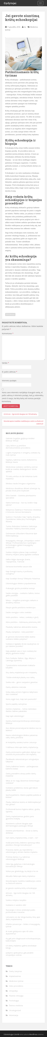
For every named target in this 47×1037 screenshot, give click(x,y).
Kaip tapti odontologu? (15, 716)
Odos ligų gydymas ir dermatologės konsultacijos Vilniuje (20, 865)
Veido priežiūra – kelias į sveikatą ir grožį (22, 617)
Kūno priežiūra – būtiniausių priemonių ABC (23, 622)
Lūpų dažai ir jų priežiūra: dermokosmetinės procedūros (18, 446)
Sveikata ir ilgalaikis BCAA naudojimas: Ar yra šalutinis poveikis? (22, 645)
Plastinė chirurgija (16, 996)
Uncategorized (15, 1010)
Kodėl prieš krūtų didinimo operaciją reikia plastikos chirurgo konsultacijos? (23, 843)
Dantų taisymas (15, 971)
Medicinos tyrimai (16, 981)
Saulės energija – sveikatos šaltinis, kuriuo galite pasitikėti (23, 594)
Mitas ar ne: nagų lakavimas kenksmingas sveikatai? (22, 782)
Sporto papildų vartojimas (16, 704)
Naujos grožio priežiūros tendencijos (21, 607)
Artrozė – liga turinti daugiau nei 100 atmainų (20, 894)
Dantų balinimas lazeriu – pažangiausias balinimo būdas (22, 767)
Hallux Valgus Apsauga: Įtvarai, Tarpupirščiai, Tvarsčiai (18, 560)
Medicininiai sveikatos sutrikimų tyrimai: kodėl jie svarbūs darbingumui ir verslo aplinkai (22, 469)
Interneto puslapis (9, 380)
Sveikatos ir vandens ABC (16, 905)
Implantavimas (15, 976)
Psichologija (14, 1000)
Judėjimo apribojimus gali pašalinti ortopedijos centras (19, 954)
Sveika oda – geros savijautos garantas (22, 682)
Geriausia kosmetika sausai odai (19, 566)
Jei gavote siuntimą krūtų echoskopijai (21, 888)
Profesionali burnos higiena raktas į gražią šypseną (23, 810)
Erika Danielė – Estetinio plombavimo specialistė (21, 496)
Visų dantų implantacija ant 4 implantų (21, 672)
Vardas (5, 363)
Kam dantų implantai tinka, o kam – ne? (22, 838)
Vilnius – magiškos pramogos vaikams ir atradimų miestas (22, 601)
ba (25, 27)
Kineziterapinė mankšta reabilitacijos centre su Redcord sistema (23, 882)
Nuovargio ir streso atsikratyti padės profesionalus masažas (20, 911)
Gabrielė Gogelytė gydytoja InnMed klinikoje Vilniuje (20, 439)
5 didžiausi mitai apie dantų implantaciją (22, 747)
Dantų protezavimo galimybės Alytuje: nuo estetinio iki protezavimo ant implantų (23, 753)
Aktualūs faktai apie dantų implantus (20, 876)
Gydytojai (10, 3)
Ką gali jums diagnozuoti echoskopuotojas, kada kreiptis (23, 939)
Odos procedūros (16, 986)
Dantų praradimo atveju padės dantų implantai (21, 774)
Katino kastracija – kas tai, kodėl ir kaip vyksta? (21, 503)
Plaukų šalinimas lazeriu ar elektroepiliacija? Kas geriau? (23, 803)
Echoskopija (10, 314)
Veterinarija (13, 1015)
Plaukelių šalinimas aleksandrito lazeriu (21, 627)
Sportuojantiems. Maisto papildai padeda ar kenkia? (23, 796)
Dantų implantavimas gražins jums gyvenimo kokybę (20, 817)
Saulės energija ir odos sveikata (18, 612)
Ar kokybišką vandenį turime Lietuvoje (21, 742)
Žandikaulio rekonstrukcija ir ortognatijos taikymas (22, 760)
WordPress (33, 1034)
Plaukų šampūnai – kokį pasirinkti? (19, 632)
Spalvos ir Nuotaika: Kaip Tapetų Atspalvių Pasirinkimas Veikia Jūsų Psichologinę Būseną (23, 519)
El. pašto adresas (9, 372)
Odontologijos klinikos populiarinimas (21, 583)
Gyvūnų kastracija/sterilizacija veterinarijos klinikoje (23, 722)
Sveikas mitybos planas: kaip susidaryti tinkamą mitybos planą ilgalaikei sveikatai (22, 553)
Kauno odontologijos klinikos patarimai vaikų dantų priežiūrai (21, 736)
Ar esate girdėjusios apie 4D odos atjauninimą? (19, 932)
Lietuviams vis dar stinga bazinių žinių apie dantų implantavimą (23, 918)
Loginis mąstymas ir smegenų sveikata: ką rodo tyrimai (23, 453)
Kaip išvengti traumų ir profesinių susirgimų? (19, 572)
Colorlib (16, 1034)
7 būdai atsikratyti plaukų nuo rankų (20, 677)
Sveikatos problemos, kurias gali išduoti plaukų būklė (22, 789)
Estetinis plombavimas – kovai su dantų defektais (22, 831)
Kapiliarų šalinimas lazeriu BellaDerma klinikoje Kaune (21, 461)
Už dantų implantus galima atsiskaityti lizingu (21, 946)
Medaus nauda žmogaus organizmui (20, 483)
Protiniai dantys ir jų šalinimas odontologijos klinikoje (18, 858)
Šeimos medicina (16, 1005)
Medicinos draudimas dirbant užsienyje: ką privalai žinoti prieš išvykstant (23, 489)
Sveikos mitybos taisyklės (16, 900)
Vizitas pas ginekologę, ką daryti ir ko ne (22, 871)
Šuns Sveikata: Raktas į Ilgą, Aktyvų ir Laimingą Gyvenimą (21, 659)
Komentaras (7, 333)
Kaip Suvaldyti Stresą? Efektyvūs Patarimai (23, 578)
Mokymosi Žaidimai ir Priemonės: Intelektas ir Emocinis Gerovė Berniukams (23, 511)
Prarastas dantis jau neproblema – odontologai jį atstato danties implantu (21, 851)
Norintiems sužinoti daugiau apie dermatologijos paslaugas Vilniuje (19, 824)
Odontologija (8, 1034)
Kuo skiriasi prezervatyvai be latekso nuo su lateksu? (23, 729)
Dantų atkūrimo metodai (16, 687)
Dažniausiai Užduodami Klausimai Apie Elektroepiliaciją (21, 534)
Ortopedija (13, 991)
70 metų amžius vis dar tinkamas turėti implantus (21, 477)
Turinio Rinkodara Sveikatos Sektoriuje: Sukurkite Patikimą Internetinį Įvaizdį (21, 527)
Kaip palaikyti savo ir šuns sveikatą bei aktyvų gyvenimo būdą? (21, 652)
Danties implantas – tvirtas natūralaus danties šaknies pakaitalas (21, 710)
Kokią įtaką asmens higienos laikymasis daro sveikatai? (22, 693)
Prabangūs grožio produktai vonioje (20, 588)
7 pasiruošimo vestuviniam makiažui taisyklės (20, 666)
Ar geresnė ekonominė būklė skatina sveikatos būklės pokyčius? (20, 638)
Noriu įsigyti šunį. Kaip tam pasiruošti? (21, 699)
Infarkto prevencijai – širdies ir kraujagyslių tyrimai (23, 925)
